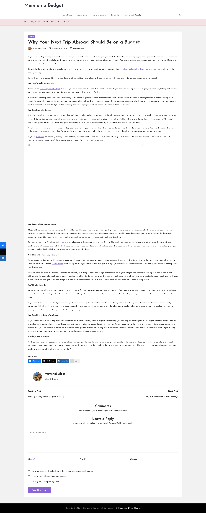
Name (31, 459)
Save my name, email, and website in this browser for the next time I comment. (63, 471)
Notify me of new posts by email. (46, 482)
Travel (31, 37)
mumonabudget (55, 373)
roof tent (59, 237)
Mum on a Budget (43, 5)
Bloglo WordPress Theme (129, 508)
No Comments (78, 48)
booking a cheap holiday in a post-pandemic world (143, 69)
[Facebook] (3, 245)
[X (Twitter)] (3, 252)
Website (133, 459)
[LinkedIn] (3, 258)
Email (83, 459)
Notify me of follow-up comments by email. (50, 476)
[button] (51, 379)
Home (26, 22)
